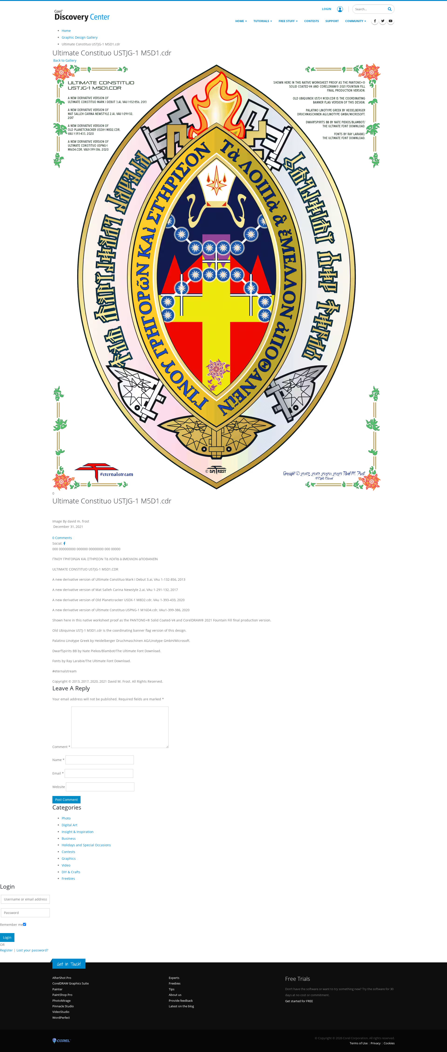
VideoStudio (60, 1012)
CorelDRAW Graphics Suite (70, 983)
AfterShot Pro (61, 978)
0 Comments (62, 538)
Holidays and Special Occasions (86, 845)
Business (69, 838)
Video (66, 865)
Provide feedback (181, 1000)
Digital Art (69, 825)
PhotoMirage (61, 1000)
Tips (171, 989)
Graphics (69, 858)
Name (58, 760)
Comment (61, 747)
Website (58, 787)
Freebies (68, 878)
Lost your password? (32, 950)
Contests (68, 852)
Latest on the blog (181, 1006)
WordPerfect (61, 1017)
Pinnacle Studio (63, 1006)
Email (58, 773)
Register (6, 950)
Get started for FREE (299, 1001)
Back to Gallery (64, 60)
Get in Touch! (69, 964)
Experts (174, 978)
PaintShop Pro (62, 995)
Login (326, 9)
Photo (66, 818)
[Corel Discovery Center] (81, 15)
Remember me (11, 924)
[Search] (389, 9)
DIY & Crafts (71, 872)
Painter (57, 989)
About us (175, 995)
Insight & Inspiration (78, 831)
